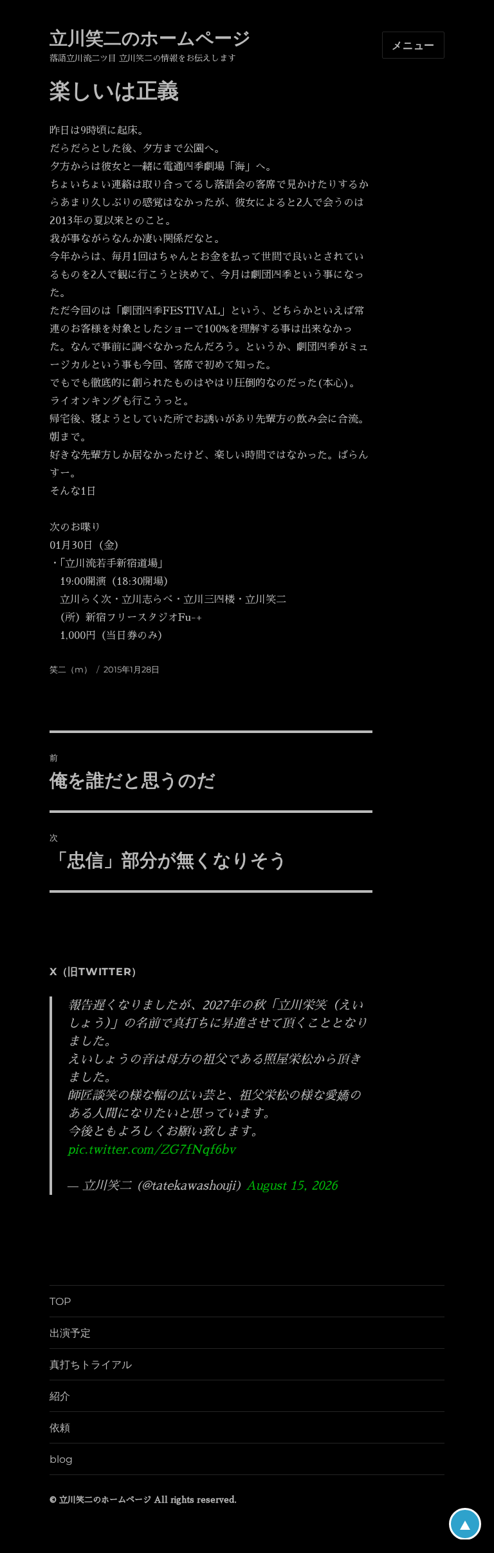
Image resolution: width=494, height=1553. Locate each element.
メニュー (413, 45)
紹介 (60, 1396)
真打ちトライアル (91, 1364)
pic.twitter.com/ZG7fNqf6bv (151, 1149)
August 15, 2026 (292, 1185)
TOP (60, 1301)
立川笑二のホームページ (150, 38)
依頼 (60, 1428)
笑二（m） (71, 669)
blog (61, 1459)
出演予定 (70, 1333)
